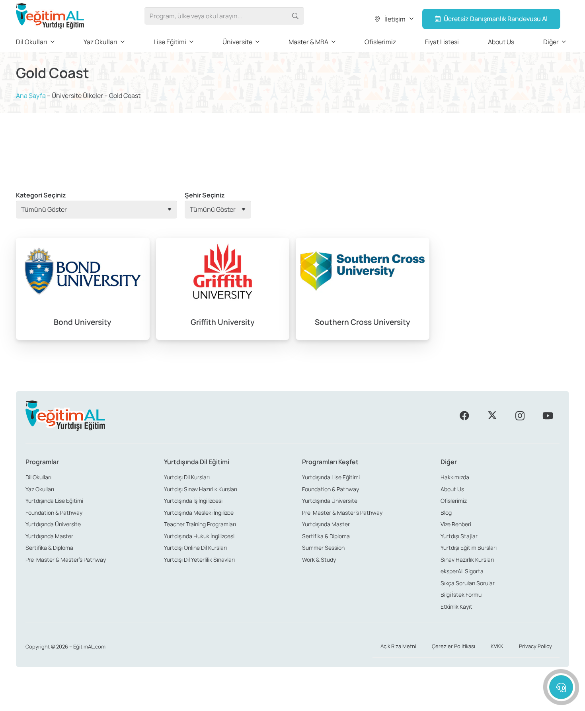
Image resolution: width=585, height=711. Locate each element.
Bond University (82, 322)
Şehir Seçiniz (205, 195)
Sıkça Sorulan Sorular (468, 583)
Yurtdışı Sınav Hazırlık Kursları (200, 489)
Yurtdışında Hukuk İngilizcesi (199, 536)
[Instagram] (520, 416)
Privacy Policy (535, 646)
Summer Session (323, 547)
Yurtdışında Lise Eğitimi (54, 500)
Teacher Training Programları (200, 524)
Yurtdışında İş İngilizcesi (193, 500)
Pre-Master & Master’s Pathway (65, 559)
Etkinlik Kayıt (456, 606)
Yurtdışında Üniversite (53, 524)
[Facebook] (464, 416)
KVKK (497, 646)
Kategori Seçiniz (41, 195)
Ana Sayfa (31, 95)
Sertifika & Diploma (49, 547)
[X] (492, 416)
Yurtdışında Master (49, 536)
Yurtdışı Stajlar (459, 536)
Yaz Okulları (39, 489)
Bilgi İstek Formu (461, 594)
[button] (393, 19)
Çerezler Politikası (453, 646)
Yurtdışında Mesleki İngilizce (199, 512)
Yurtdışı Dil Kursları (187, 477)
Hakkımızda (455, 477)
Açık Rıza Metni (398, 646)
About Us (452, 489)
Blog (446, 512)
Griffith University (223, 322)
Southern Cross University (362, 322)
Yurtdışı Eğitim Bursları (469, 547)
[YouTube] (548, 416)
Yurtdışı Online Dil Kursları (195, 547)
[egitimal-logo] (50, 16)
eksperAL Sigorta (462, 571)
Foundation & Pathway (53, 512)
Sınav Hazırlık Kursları (467, 559)
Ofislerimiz (454, 500)
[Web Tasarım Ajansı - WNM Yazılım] (292, 701)
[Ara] (295, 16)
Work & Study (319, 559)
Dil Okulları (38, 477)
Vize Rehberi (456, 524)
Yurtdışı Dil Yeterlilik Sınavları (199, 559)
